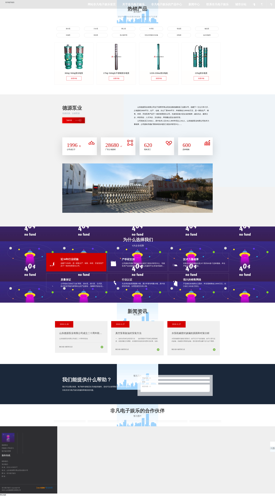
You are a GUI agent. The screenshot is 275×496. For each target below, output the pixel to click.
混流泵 (96, 35)
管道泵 (179, 28)
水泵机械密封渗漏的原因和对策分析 (190, 333)
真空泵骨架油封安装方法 (128, 333)
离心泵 (123, 28)
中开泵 (151, 28)
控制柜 (179, 35)
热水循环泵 (123, 35)
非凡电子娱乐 (9, 2)
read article (66, 347)
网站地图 (3, 495)
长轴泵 (68, 35)
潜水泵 (68, 28)
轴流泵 (207, 28)
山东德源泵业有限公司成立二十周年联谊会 (73, 338)
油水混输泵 (207, 35)
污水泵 (96, 28)
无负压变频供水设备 (151, 35)
